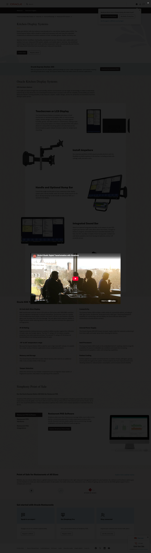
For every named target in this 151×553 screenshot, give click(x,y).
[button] (148, 3)
